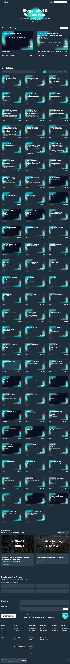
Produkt (3, 625)
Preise (2, 637)
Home (33, 21)
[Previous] (33, 61)
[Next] (37, 61)
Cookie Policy (14, 661)
